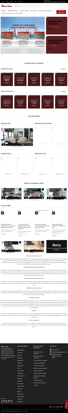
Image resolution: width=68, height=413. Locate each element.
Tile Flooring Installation (39, 363)
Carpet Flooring (42, 10)
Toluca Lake (20, 393)
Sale (14, 13)
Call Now (66, 404)
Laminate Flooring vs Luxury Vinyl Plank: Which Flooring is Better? (42, 226)
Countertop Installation (39, 365)
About (3, 1)
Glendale (19, 363)
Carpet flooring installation (40, 382)
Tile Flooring (33, 10)
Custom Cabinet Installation (40, 373)
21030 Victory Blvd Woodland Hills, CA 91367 (55, 2)
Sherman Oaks (20, 386)
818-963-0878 (55, 349)
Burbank (19, 355)
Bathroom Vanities (38, 380)
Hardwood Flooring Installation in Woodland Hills (58, 226)
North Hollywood (21, 376)
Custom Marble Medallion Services (40, 376)
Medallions (49, 10)
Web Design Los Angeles (22, 411)
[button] (59, 6)
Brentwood (19, 352)
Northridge (19, 378)
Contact (11, 1)
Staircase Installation (38, 370)
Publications (20, 1)
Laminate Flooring (24, 10)
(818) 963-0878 (47, 0)
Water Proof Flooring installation (38, 357)
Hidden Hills (20, 360)
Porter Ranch (20, 383)
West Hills (19, 401)
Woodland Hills (21, 350)
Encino (19, 368)
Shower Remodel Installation (40, 368)
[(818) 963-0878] (67, 2)
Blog (7, 1)
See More (63, 69)
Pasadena (19, 381)
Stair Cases (9, 13)
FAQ (15, 1)
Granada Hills (20, 370)
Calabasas (19, 358)
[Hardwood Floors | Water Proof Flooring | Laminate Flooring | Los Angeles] (6, 6)
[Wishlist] (62, 6)
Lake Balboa (20, 373)
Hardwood (3, 10)
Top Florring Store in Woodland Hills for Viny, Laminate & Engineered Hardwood (24, 226)
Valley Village (20, 396)
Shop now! (50, 29)
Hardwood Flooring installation (38, 352)
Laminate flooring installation (40, 360)
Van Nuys (19, 399)
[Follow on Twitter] (23, 2)
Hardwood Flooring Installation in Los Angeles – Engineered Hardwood (8, 226)
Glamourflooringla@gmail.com (59, 352)
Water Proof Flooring (13, 10)
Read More (20, 235)
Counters (3, 13)
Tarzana (19, 391)
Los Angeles (20, 365)
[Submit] (49, 6)
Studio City (20, 388)
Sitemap (36, 385)
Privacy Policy (19, 13)
